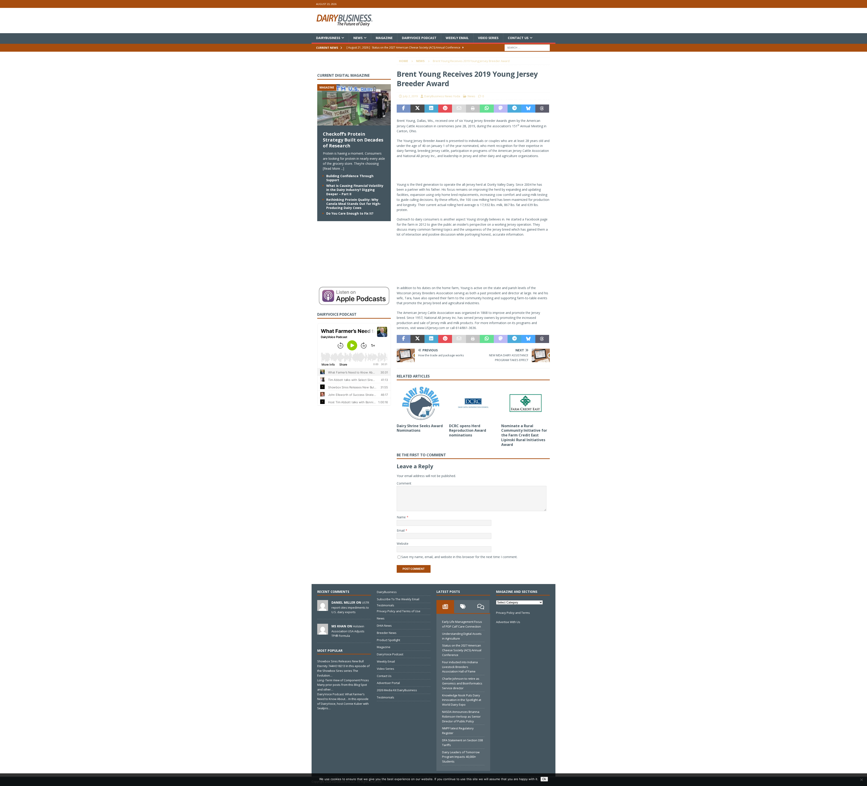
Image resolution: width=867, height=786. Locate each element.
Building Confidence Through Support (349, 178)
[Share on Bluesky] (528, 108)
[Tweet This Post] (417, 108)
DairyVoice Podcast (419, 38)
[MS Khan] (322, 632)
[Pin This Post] (445, 108)
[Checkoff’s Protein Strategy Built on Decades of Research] (354, 123)
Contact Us (518, 38)
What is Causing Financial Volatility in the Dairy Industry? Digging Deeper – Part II (354, 189)
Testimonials (385, 605)
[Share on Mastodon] (501, 108)
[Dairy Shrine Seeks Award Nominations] (421, 403)
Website (402, 543)
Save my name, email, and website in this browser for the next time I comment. (459, 557)
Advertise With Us (508, 622)
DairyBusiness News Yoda (442, 96)
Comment (404, 483)
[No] (861, 779)
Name (402, 517)
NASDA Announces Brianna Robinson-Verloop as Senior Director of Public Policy (461, 716)
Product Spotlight (388, 640)
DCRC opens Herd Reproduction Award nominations (467, 430)
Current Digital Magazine (343, 75)
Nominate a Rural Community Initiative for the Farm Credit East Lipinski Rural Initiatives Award (524, 435)
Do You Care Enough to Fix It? (349, 213)
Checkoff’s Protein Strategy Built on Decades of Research (353, 140)
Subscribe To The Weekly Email (398, 599)
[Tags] (463, 606)
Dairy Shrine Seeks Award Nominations (420, 428)
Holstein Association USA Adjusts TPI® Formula (347, 631)
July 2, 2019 (410, 96)
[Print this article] (473, 108)
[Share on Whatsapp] (487, 108)
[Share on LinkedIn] (431, 108)
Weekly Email (457, 38)
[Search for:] (527, 47)
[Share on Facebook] (403, 108)
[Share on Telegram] (514, 108)
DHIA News (384, 626)
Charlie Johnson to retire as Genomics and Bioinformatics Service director (462, 683)
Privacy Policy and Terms (513, 613)
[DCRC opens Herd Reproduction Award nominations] (473, 403)
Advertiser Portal (388, 683)
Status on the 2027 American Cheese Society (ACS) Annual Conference (461, 650)
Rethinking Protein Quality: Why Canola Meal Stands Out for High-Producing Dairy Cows (353, 203)
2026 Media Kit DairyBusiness (397, 690)
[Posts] (445, 606)
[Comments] (480, 606)
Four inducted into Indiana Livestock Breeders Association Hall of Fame (460, 667)
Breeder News (386, 633)
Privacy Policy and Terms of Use (398, 611)
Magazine (384, 38)
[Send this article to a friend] (459, 108)
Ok (544, 779)
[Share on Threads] (542, 108)
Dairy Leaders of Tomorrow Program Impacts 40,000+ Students (461, 757)
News (358, 38)
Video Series (488, 38)
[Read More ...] (333, 168)
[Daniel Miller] (322, 608)
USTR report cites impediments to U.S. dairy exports (350, 607)
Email (401, 530)
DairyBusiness (328, 38)
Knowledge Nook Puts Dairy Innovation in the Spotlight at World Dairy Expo (461, 700)
